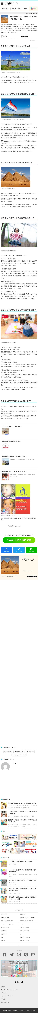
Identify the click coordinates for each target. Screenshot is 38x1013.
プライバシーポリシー (6, 996)
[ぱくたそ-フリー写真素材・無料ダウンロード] (19, 235)
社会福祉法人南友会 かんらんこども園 (13, 456)
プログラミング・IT (5, 927)
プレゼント (22, 924)
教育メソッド (33, 40)
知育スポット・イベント (25, 937)
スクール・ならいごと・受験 (15, 816)
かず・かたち (12, 864)
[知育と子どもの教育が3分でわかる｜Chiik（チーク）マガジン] (9, 3)
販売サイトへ (14, 526)
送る (31, 551)
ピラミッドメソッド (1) (19, 755)
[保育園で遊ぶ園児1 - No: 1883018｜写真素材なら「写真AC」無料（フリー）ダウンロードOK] (19, 326)
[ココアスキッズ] (33, 8)
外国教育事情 (3, 930)
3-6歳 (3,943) (19, 751)
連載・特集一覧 (5, 1002)
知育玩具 (3, 940)
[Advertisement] (19, 662)
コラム (25, 8)
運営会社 (3, 987)
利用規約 (3, 999)
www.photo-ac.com (9, 342)
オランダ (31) (30, 751)
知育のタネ (5, 8)
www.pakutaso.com (9, 250)
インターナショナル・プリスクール (17, 806)
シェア (6, 551)
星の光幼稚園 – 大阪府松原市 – (11, 441)
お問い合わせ (4, 993)
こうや (5, 36)
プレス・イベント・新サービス (7, 924)
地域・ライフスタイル (24, 927)
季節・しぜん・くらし (14, 901)
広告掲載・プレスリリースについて (10, 990)
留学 (21, 934)
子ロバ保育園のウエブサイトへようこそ (13, 471)
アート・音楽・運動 (22, 874)
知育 (33, 816)
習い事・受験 (16, 8)
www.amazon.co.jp (8, 516)
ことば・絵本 (22, 914)
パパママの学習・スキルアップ (21, 807)
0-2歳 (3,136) (9, 751)
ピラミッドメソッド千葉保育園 (11, 426)
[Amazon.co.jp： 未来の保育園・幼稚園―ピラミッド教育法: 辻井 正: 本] (19, 499)
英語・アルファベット (19, 826)
